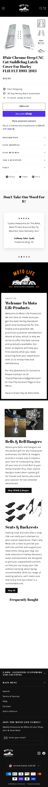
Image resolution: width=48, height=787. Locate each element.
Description (10, 137)
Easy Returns (11, 153)
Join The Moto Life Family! (22, 722)
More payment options (24, 120)
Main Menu (10, 682)
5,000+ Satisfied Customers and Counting (22, 673)
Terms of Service (11, 696)
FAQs (5, 701)
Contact (7, 706)
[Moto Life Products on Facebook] (43, 753)
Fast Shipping (11, 145)
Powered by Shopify (33, 784)
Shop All (11, 590)
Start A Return (10, 711)
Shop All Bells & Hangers (18, 490)
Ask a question (12, 160)
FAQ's (6, 167)
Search (6, 691)
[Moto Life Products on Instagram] (38, 753)
